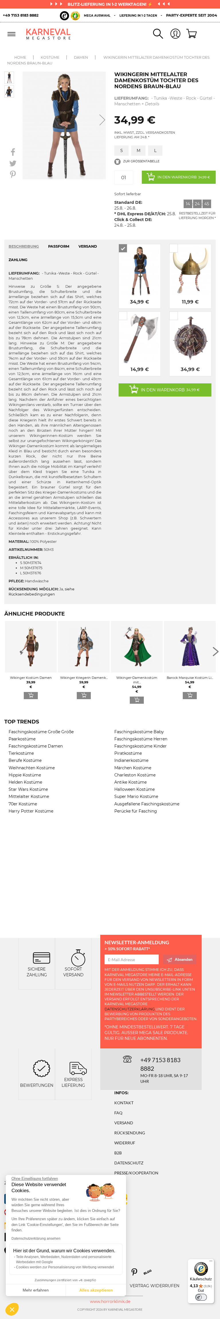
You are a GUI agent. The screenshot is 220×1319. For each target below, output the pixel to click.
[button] (12, 1309)
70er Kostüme (23, 804)
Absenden (183, 959)
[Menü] (210, 1262)
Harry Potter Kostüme (31, 811)
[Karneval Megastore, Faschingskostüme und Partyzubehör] (48, 34)
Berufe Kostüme (25, 760)
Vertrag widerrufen (154, 1285)
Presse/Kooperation (136, 1172)
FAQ (118, 1112)
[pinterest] (137, 1274)
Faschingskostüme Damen (36, 746)
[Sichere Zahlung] (41, 957)
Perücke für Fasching (135, 811)
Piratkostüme (128, 753)
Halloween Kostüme (134, 789)
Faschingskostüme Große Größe (41, 731)
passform (58, 246)
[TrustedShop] (70, 15)
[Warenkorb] (189, 34)
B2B (118, 1152)
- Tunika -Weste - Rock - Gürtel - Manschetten (164, 101)
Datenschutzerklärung (130, 1009)
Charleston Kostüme (135, 775)
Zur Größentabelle (141, 161)
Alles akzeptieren (96, 1290)
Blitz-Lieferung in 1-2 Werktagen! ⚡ (111, 4)
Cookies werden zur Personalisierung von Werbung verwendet (65, 1267)
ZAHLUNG (18, 260)
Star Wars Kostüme (28, 789)
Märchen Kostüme (132, 767)
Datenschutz (129, 1162)
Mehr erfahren (36, 1290)
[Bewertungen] (41, 1067)
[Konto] (172, 34)
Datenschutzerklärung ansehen (35, 1239)
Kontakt (123, 1102)
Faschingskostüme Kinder (140, 746)
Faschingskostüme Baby (139, 731)
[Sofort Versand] (78, 957)
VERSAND (87, 246)
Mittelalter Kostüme (29, 796)
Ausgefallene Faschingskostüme (146, 804)
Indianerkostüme (131, 760)
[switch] (201, 1297)
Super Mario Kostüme (136, 796)
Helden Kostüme (25, 782)
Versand (123, 1122)
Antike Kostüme (130, 782)
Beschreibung (24, 246)
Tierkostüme (21, 753)
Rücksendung (129, 1132)
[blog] (150, 1274)
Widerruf (124, 1142)
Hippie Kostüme (25, 775)
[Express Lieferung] (78, 1067)
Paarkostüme (22, 739)
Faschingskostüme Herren (140, 739)
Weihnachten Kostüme (32, 767)
